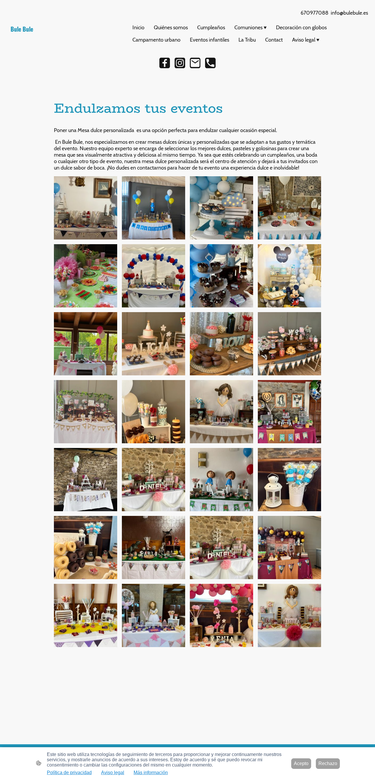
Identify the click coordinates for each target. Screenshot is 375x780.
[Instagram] (180, 63)
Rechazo (327, 763)
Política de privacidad (69, 772)
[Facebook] (164, 63)
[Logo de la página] (65, 37)
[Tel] (210, 63)
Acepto (301, 763)
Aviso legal (112, 772)
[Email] (195, 63)
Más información (151, 772)
